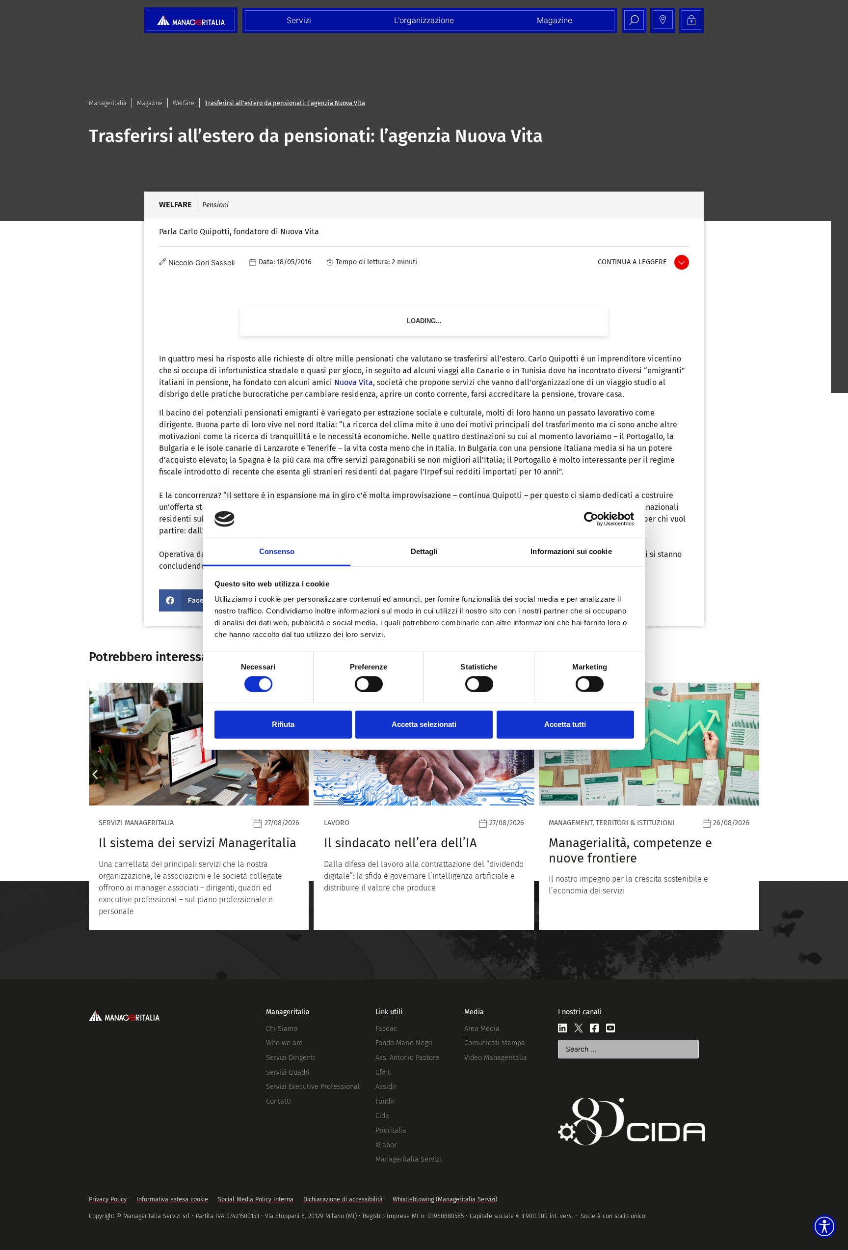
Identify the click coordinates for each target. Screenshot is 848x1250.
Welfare (183, 103)
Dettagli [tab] (424, 551)
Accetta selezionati (424, 724)
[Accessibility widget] (824, 1226)
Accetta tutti (565, 724)
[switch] (369, 684)
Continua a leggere (632, 262)
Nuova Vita (353, 382)
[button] (193, 600)
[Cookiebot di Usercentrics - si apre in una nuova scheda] (591, 519)
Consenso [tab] (276, 551)
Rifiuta (283, 724)
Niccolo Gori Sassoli (201, 262)
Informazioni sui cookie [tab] (570, 551)
